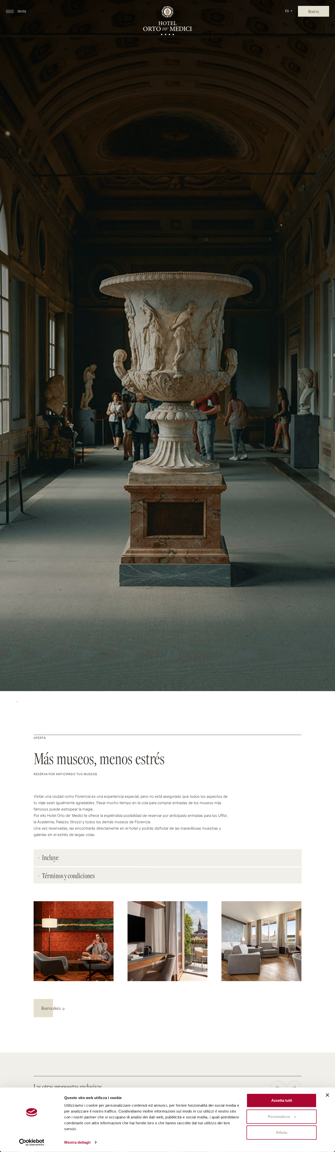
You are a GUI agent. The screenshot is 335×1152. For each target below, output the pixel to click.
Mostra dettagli (77, 1142)
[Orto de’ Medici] (167, 21)
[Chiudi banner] (327, 1095)
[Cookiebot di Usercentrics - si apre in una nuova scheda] (31, 1142)
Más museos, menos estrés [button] (99, 758)
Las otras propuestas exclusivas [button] (68, 1086)
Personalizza (279, 1116)
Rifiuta (281, 1132)
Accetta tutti (281, 1100)
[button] (16, 11)
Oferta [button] (40, 738)
